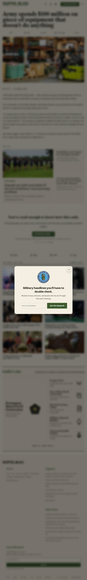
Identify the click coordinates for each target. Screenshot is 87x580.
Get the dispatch (57, 305)
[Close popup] (69, 270)
